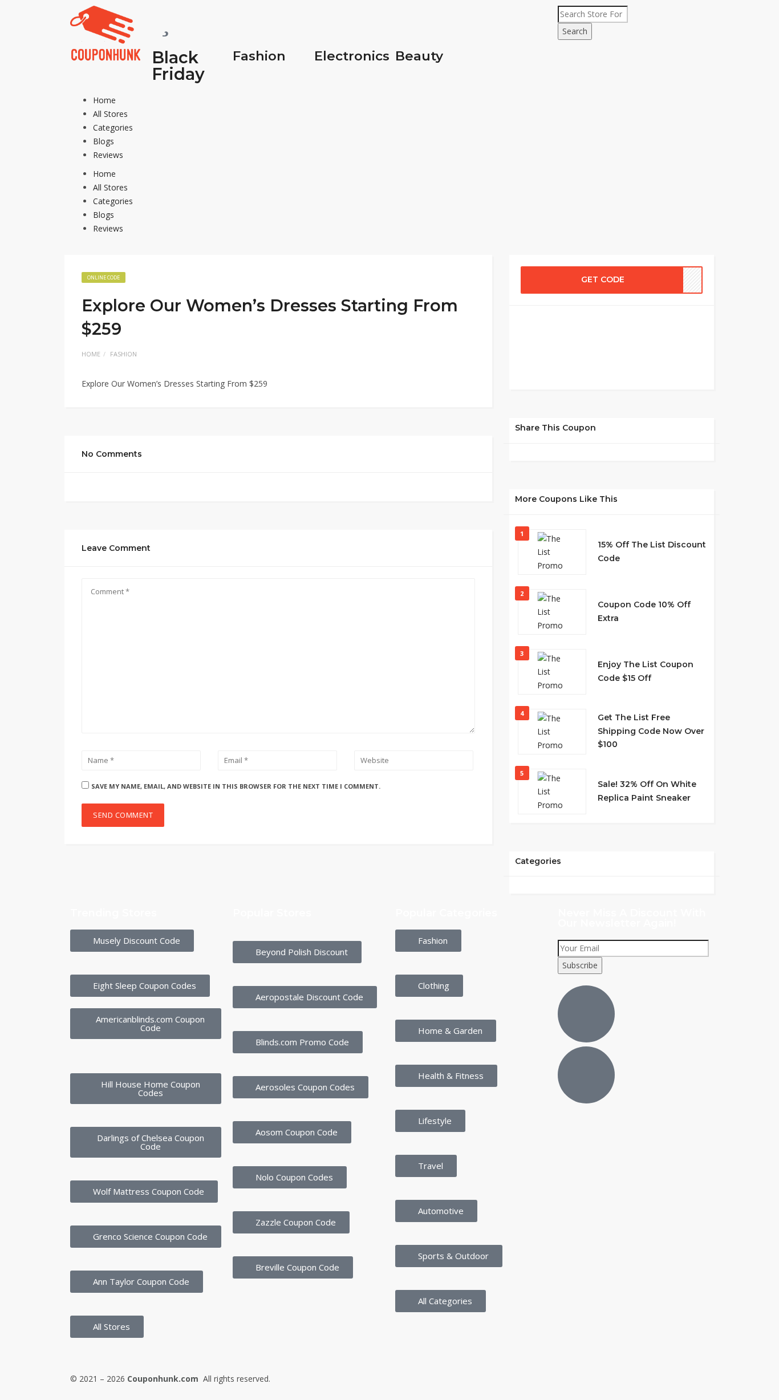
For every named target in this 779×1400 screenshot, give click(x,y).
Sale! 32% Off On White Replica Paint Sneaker (647, 791)
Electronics (352, 56)
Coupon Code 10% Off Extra (644, 611)
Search (574, 31)
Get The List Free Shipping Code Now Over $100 (651, 731)
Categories (113, 127)
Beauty (419, 56)
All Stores (110, 113)
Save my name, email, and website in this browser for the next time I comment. (235, 786)
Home (104, 100)
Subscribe (580, 965)
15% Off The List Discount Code (652, 551)
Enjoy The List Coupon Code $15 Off (645, 671)
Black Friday (178, 65)
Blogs (103, 141)
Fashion (259, 56)
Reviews (108, 154)
